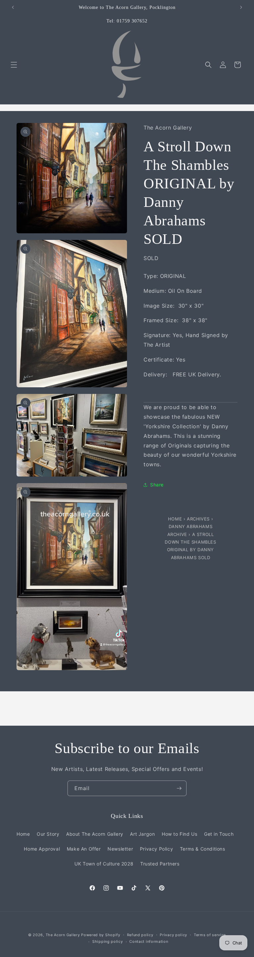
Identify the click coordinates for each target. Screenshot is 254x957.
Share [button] (157, 484)
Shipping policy (107, 941)
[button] (14, 64)
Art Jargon (142, 834)
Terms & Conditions (202, 849)
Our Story (48, 834)
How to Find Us (179, 834)
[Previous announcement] (13, 7)
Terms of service (210, 935)
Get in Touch (218, 834)
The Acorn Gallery (63, 935)
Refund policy (140, 935)
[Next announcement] (241, 7)
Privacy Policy (156, 849)
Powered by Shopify (100, 935)
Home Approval (42, 849)
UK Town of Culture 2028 (103, 863)
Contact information (148, 941)
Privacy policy (173, 935)
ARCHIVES (198, 518)
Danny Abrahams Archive (190, 530)
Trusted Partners (160, 863)
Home (176, 518)
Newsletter (120, 849)
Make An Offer (84, 849)
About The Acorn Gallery (94, 834)
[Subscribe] (179, 788)
